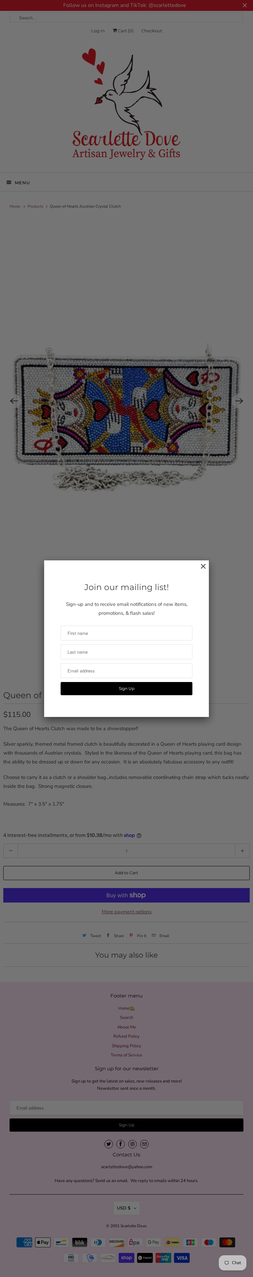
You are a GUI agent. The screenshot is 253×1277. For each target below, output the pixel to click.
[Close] (200, 570)
